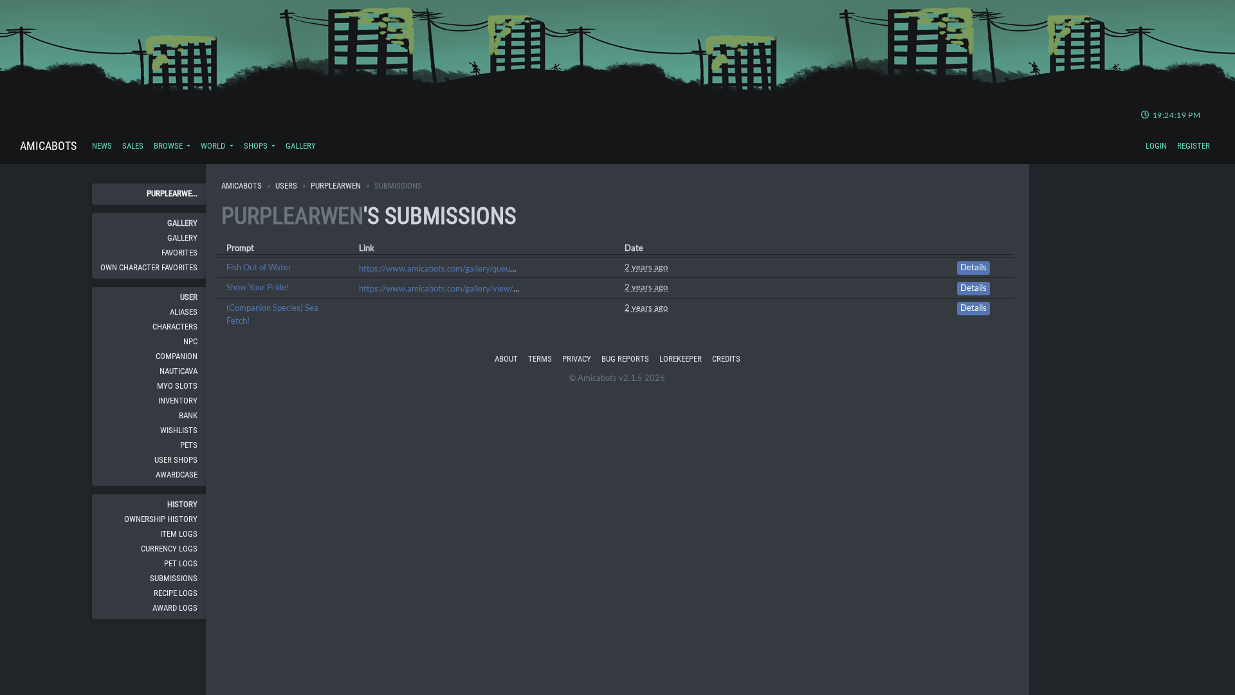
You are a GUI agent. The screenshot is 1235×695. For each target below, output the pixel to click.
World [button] (214, 146)
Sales (132, 146)
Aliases (183, 312)
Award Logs (174, 608)
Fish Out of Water (258, 267)
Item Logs (178, 534)
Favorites (179, 252)
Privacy (576, 359)
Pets (188, 445)
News (102, 146)
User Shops (175, 460)
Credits (726, 359)
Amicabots (48, 146)
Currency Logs (169, 548)
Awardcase (176, 474)
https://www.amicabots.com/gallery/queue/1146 (448, 268)
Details (973, 267)
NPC (190, 341)
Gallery (301, 146)
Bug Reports (625, 359)
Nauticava (178, 371)
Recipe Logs (175, 593)
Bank (188, 415)
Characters (174, 326)
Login (1156, 146)
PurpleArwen (336, 185)
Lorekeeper (680, 359)
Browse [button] (169, 146)
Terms (540, 359)
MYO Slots (177, 386)
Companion (176, 356)
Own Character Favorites (148, 267)
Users (286, 185)
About (506, 359)
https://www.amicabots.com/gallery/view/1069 (446, 288)
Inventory (177, 400)
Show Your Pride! (257, 287)
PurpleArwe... (172, 193)
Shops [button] (257, 146)
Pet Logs (180, 563)
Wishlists (178, 430)
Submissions (173, 578)
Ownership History (160, 519)
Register (1193, 146)
